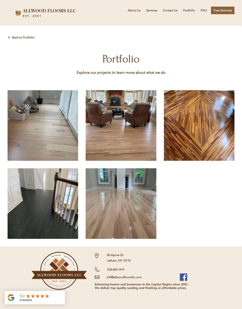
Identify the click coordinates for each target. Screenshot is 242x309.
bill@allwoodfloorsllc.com (124, 277)
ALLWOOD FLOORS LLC (49, 10)
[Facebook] (183, 277)
